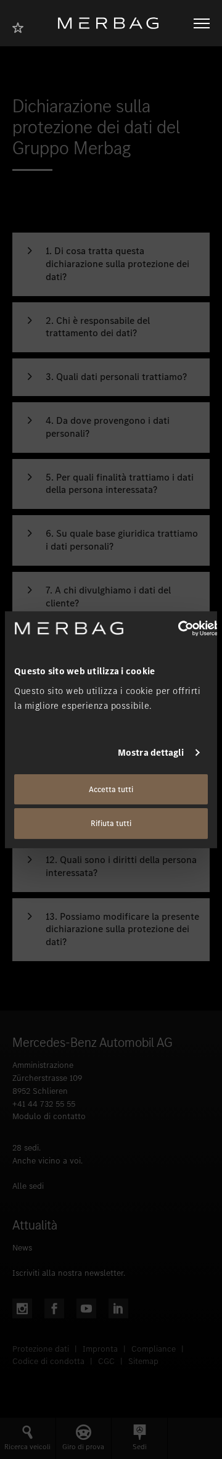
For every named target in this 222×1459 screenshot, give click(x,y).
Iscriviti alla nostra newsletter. (68, 1273)
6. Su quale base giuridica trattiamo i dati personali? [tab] (122, 540)
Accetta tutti (111, 788)
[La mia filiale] (21, 26)
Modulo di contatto (49, 1116)
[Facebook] (54, 1308)
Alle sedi (28, 1186)
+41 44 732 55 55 (43, 1104)
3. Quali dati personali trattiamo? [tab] (116, 377)
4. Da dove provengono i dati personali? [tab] (108, 427)
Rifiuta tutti (111, 823)
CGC (106, 1361)
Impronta (100, 1349)
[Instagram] (22, 1308)
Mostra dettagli (151, 752)
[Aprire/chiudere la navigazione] (201, 23)
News (22, 1248)
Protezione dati (40, 1349)
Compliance (153, 1349)
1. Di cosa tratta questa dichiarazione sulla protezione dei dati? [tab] (117, 264)
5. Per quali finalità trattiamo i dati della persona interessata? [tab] (120, 484)
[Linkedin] (118, 1308)
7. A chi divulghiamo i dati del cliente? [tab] (108, 597)
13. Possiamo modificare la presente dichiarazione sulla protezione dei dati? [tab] (122, 930)
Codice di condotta (48, 1361)
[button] (111, 264)
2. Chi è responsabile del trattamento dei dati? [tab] (98, 327)
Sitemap (143, 1361)
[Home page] (112, 23)
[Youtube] (86, 1308)
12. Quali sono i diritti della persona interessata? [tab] (121, 866)
